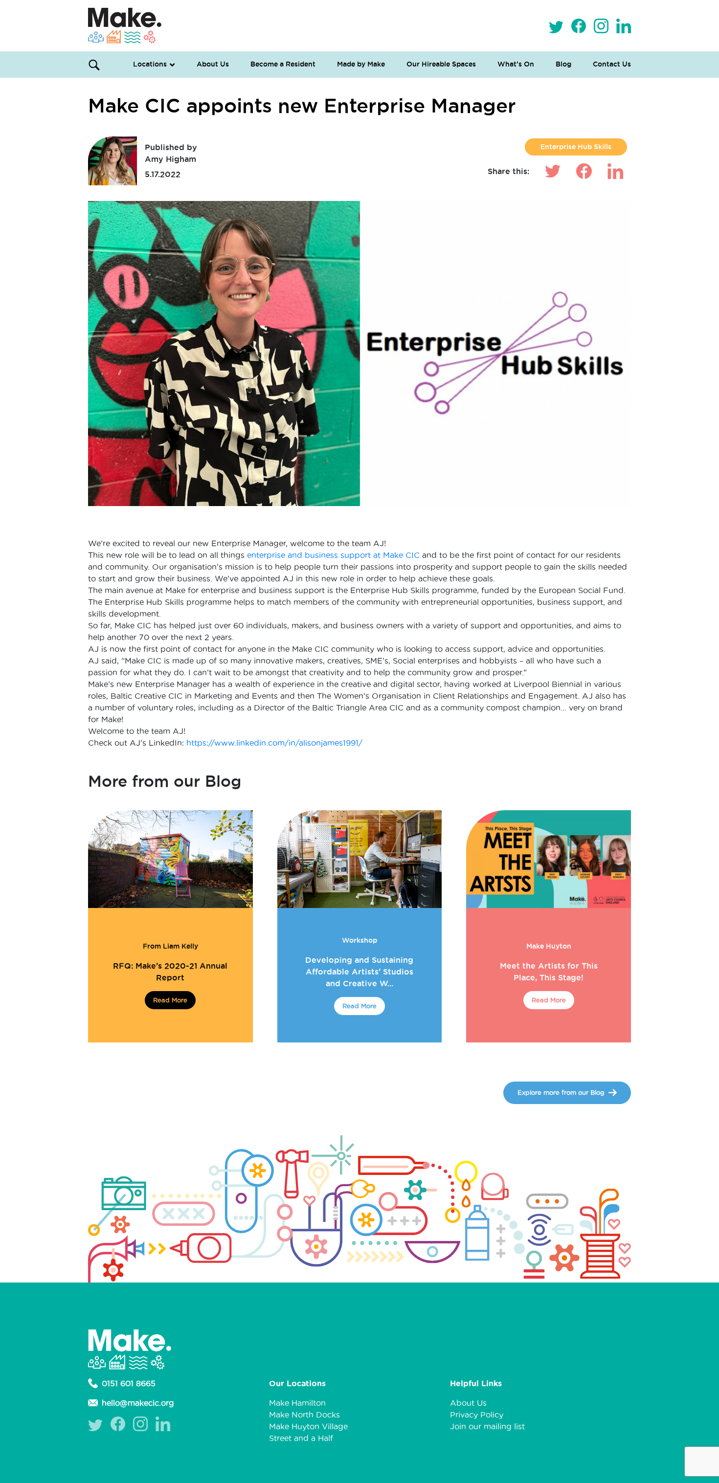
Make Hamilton (297, 1402)
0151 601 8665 (129, 1383)
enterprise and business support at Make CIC (333, 555)
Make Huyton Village (308, 1426)
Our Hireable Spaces (441, 64)
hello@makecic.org (138, 1402)
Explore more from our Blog (561, 1092)
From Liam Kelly (170, 946)
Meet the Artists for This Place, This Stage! (549, 971)
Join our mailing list (487, 1426)
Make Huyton (548, 946)
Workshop (359, 940)
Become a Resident (282, 64)
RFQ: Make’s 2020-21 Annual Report (170, 971)
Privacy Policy (476, 1414)
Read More (170, 999)
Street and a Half (301, 1438)
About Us (213, 64)
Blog (563, 64)
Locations (150, 64)
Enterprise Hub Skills (575, 147)
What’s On (515, 64)
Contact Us (612, 64)
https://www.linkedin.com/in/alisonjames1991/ (275, 742)
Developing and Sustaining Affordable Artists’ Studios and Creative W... (359, 971)
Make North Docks (304, 1414)
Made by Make (361, 64)
